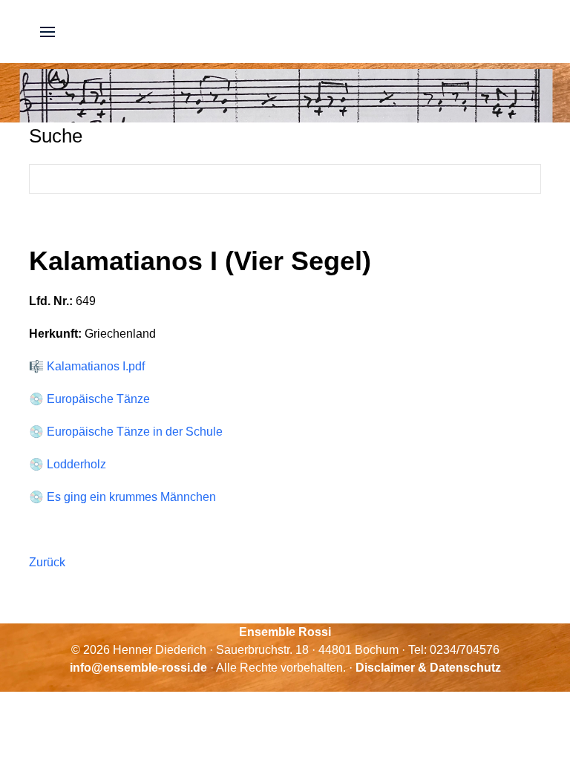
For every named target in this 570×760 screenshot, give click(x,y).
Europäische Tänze (98, 399)
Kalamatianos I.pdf (96, 366)
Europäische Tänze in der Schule (135, 431)
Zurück (47, 562)
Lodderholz (76, 464)
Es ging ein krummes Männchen (131, 497)
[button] (47, 31)
